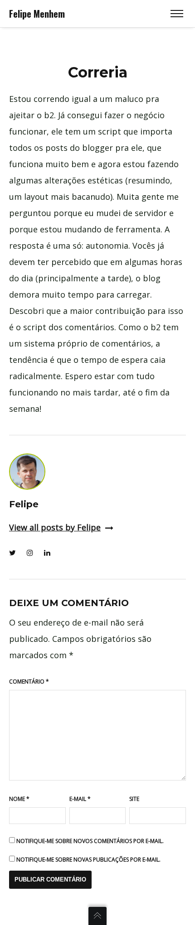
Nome (19, 799)
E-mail (80, 799)
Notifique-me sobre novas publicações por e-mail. (88, 859)
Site (134, 799)
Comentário (29, 681)
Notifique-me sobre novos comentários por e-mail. (90, 841)
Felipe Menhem (37, 13)
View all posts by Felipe (55, 527)
